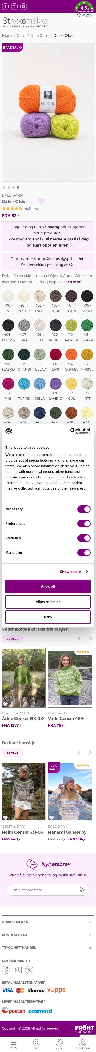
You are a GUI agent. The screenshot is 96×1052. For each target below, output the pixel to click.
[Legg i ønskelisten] (41, 201)
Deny (48, 617)
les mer (73, 282)
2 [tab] (9, 187)
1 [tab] (4, 187)
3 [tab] (13, 187)
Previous (78, 638)
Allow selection (48, 602)
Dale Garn (39, 35)
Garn (21, 35)
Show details (70, 572)
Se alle (12, 639)
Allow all (48, 586)
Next (90, 638)
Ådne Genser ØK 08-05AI (23, 719)
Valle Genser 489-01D (66, 719)
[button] (84, 10)
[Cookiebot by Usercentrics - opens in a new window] (70, 431)
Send (82, 890)
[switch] (84, 523)
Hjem (7, 35)
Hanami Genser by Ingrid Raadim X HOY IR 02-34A (67, 833)
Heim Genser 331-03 (22, 832)
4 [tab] (18, 187)
